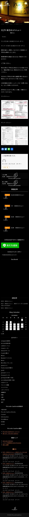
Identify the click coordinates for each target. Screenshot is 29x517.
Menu (13, 32)
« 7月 (2, 333)
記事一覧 (5, 167)
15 (22, 324)
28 (18, 329)
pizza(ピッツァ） (5, 372)
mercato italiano (8, 441)
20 (14, 327)
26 (10, 329)
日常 (2, 397)
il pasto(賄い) (5, 353)
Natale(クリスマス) (6, 358)
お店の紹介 (4, 409)
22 (22, 327)
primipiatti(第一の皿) (7, 377)
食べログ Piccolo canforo (10, 433)
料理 (2, 395)
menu (3, 424)
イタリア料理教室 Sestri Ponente (12, 443)
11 (6, 324)
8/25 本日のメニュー (8, 473)
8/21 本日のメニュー (8, 492)
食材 (2, 402)
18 (7, 327)
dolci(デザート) (5, 350)
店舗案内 (3, 392)
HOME (3, 422)
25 (7, 329)
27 (14, 329)
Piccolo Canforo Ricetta (8, 412)
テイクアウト (4, 387)
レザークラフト (5, 390)
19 (10, 327)
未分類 (2, 399)
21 (18, 327)
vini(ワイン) (4, 382)
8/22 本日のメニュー (8, 482)
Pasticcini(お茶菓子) (7, 368)
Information (5, 417)
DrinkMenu (4, 419)
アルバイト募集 (5, 385)
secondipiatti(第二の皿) (8, 380)
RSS (15, 449)
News (2, 360)
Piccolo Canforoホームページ (11, 431)
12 (10, 324)
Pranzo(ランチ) (5, 375)
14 (18, 324)
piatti (2, 370)
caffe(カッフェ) (5, 346)
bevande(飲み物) (6, 343)
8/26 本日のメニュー (7, 308)
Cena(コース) (4, 348)
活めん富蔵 (5, 445)
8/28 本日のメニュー (7, 301)
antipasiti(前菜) (5, 341)
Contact (3, 414)
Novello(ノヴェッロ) (6, 363)
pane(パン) (4, 365)
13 (14, 324)
